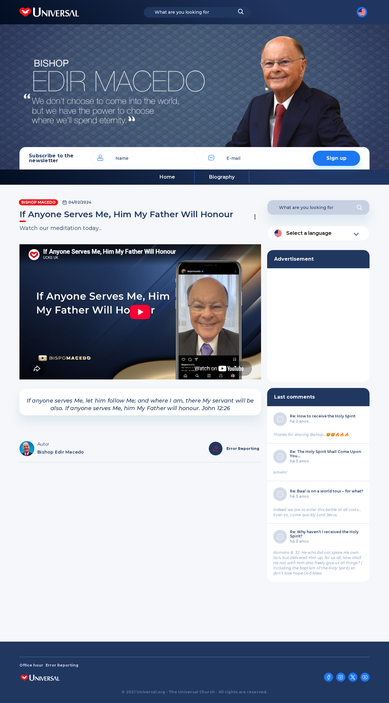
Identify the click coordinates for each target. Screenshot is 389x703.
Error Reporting (62, 665)
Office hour (31, 665)
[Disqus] (140, 549)
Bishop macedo (38, 202)
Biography (222, 177)
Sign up (336, 158)
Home (167, 177)
